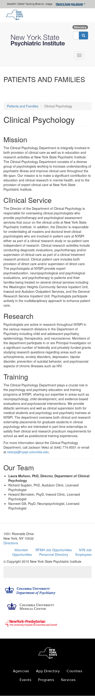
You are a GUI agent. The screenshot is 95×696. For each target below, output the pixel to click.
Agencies (21, 671)
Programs (46, 680)
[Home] (38, 40)
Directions (10, 543)
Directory (80, 27)
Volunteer (21, 550)
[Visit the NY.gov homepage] (14, 14)
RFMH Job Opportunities (54, 550)
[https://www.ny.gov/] (47, 654)
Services (68, 680)
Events (25, 680)
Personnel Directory (53, 554)
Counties (74, 671)
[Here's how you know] (47, 4)
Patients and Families (22, 106)
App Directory (48, 671)
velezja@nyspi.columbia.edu (28, 452)
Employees (83, 554)
